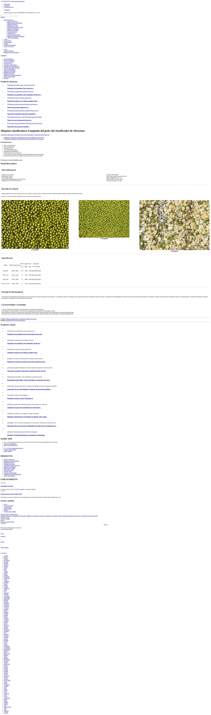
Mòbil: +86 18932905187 (10, 445)
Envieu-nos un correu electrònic (9, 160)
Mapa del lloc (14, 514)
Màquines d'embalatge (13, 29)
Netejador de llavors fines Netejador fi (15, 320)
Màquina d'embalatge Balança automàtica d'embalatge (26, 435)
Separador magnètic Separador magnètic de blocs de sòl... (26, 371)
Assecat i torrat (11, 33)
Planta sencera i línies (12, 30)
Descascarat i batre (12, 32)
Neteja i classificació (12, 21)
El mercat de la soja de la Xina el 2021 (11, 494)
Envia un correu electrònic (7, 522)
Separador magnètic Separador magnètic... (21, 114)
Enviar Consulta (5, 519)
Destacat (6, 78)
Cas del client (7, 40)
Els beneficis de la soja (7, 486)
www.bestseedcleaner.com (16, 448)
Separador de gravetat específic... (18, 126)
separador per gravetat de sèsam (53, 516)
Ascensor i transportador (13, 35)
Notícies (6, 43)
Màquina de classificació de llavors (35, 516)
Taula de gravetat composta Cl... (18, 107)
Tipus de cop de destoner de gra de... (19, 120)
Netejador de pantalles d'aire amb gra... (20, 88)
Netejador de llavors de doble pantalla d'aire (22, 101)
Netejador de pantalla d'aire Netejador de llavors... (24, 95)
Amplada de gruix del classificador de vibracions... (24, 407)
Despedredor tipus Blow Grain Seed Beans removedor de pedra (28, 380)
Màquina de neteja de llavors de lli (71, 516)
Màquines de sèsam (12, 24)
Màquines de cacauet (12, 26)
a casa (5, 39)
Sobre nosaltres (8, 42)
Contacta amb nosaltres (10, 45)
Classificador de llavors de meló (89, 516)
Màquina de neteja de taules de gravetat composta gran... (26, 362)
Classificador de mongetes (19, 516)
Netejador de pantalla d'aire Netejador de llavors (23, 343)
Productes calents (5, 514)
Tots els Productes (8, 20)
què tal (20, 160)
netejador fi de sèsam (6, 516)
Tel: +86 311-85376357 (10, 443)
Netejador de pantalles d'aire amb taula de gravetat (24, 334)
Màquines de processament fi (14, 23)
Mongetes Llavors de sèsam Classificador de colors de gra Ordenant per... (32, 426)
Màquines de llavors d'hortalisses (15, 36)
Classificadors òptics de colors (15, 27)
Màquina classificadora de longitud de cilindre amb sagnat (21, 319)
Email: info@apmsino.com (18, 1)
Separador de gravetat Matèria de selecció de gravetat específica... (29, 389)
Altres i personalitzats (12, 38)
